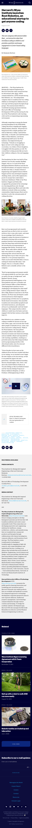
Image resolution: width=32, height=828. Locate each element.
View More (16, 744)
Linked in (3, 30)
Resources (16, 797)
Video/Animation (8, 442)
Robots (12, 441)
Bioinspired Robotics (14, 433)
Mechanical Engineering (11, 440)
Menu (2, 2)
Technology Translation (11, 436)
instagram (10, 806)
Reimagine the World (16, 782)
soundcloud (25, 806)
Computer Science (8, 437)
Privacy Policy (14, 817)
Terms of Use (6, 817)
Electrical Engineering (11, 439)
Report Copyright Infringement (16, 821)
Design (25, 437)
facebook (21, 806)
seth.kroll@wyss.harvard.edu (17, 500)
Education (5, 434)
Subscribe (16, 772)
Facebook (11, 30)
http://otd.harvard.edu (9, 583)
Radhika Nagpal (18, 435)
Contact (16, 793)
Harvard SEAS (6, 435)
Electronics (14, 434)
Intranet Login (16, 801)
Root (16, 93)
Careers (16, 790)
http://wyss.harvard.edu (16, 516)
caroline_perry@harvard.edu (11, 485)
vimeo (18, 806)
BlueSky (7, 30)
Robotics (24, 440)
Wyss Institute (16, 3)
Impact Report (16, 786)
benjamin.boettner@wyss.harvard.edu (19, 475)
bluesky (14, 806)
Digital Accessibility (24, 817)
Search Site (29, 2)
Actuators (5, 441)
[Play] (16, 386)
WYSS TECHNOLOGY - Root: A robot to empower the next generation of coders (18, 419)
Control (19, 437)
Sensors (19, 441)
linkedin (6, 806)
